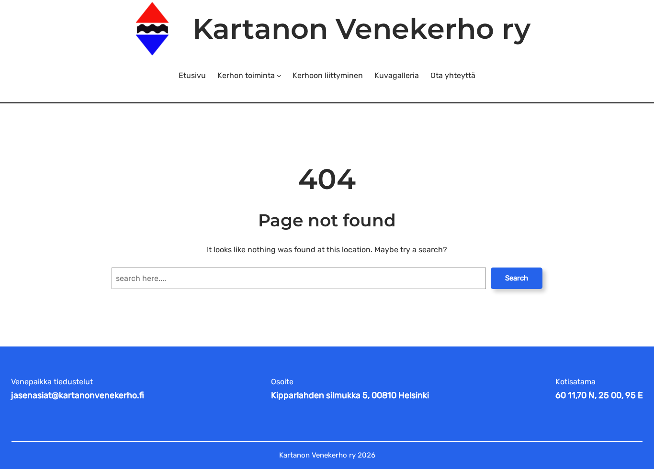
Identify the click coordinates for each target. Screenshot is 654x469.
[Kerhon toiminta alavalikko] (279, 75)
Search (516, 278)
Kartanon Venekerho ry (361, 28)
